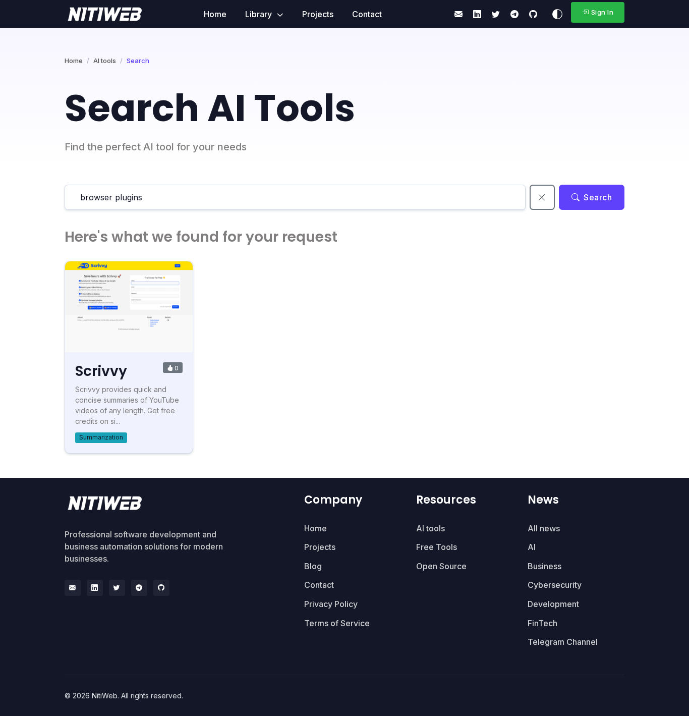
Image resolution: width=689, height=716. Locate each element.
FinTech (542, 623)
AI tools (104, 61)
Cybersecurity (555, 585)
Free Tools (436, 547)
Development (553, 604)
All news (544, 528)
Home (215, 14)
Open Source (441, 566)
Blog (313, 566)
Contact (367, 14)
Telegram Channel (563, 642)
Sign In (602, 12)
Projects (317, 14)
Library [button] (259, 14)
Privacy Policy (331, 604)
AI (532, 547)
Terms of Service (337, 623)
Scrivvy (101, 371)
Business (544, 566)
